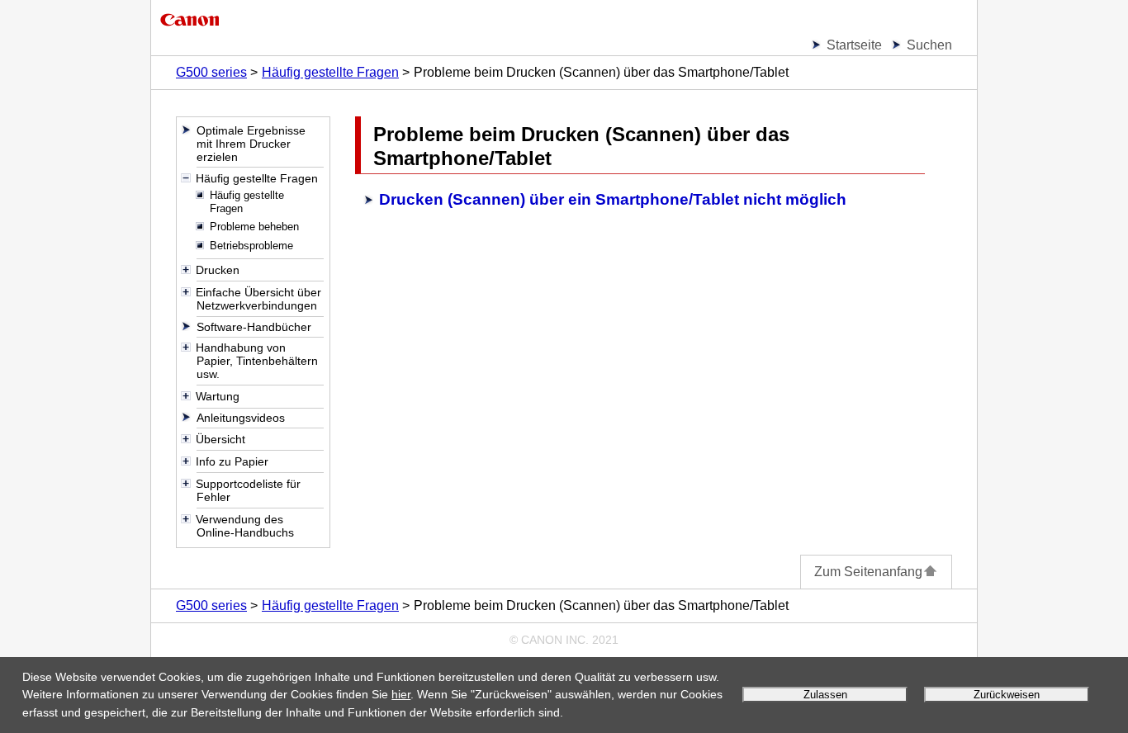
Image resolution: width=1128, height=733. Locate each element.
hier (400, 694)
